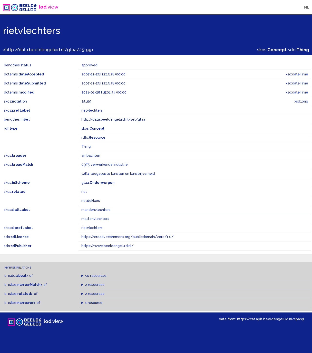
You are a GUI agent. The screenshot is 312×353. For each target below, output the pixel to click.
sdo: (298, 49)
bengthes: (17, 65)
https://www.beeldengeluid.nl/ (107, 246)
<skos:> (24, 285)
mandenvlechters (95, 210)
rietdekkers (90, 201)
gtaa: (98, 183)
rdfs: (93, 137)
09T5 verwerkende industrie (104, 164)
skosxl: (17, 210)
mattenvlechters (95, 219)
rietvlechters (92, 228)
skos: (272, 49)
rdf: (11, 128)
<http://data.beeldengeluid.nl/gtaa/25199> (48, 49)
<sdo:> (17, 276)
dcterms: (24, 74)
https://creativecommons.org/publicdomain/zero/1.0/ (127, 237)
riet (84, 192)
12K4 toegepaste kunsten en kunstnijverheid (118, 174)
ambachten (90, 155)
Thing (86, 146)
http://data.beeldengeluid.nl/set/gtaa (113, 119)
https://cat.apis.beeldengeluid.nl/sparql (270, 319)
